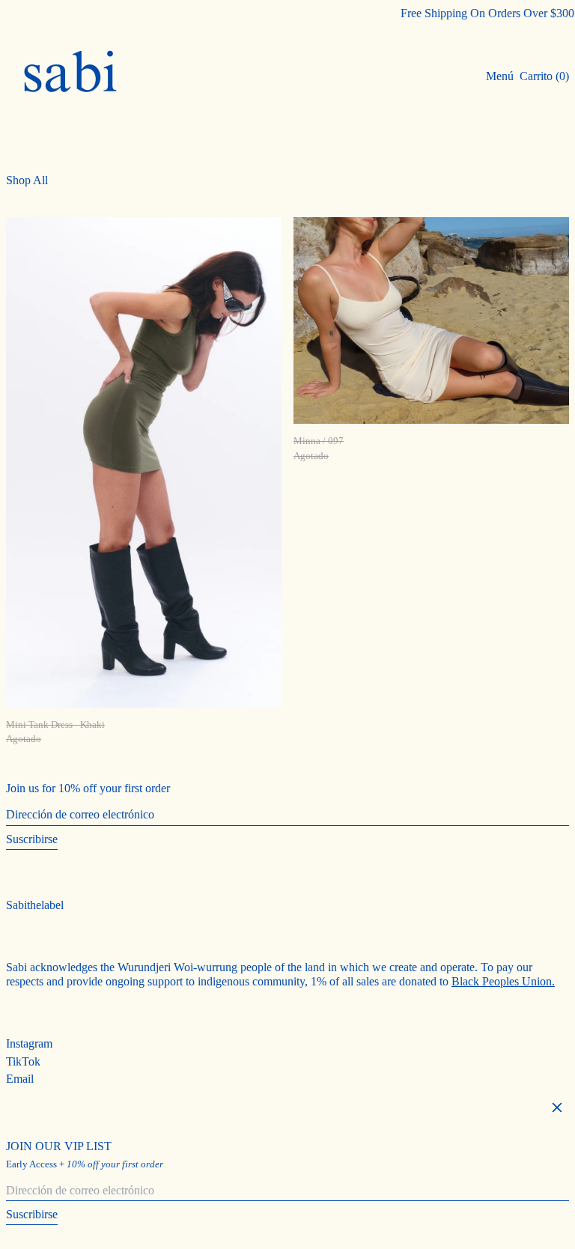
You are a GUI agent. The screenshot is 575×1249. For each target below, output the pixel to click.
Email (20, 1078)
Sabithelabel (35, 905)
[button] (544, 76)
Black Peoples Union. (503, 981)
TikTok (23, 1061)
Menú (500, 76)
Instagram (29, 1043)
